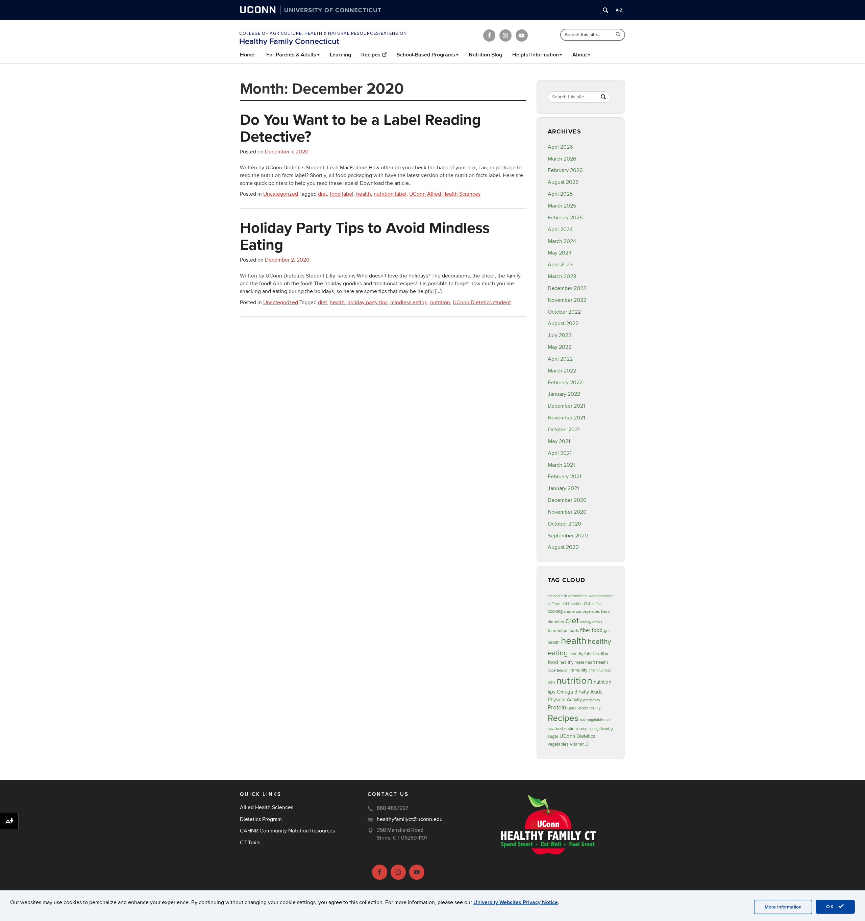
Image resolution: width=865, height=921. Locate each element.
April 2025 (560, 194)
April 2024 (560, 229)
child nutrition (572, 604)
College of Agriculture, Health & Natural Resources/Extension (323, 33)
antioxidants (577, 596)
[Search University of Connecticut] (605, 10)
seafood (555, 728)
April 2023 (560, 264)
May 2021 (559, 441)
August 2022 (563, 323)
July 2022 (559, 335)
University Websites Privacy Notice (515, 902)
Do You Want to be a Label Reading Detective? (360, 127)
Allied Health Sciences (266, 807)
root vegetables (592, 720)
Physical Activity (565, 700)
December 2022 (567, 288)
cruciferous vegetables (582, 611)
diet (322, 194)
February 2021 (564, 476)
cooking (555, 611)
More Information (783, 907)
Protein (557, 707)
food (597, 630)
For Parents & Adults (291, 54)
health (363, 194)
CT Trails (250, 842)
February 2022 (565, 382)
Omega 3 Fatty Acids (579, 692)
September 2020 (568, 535)
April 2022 (560, 359)
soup (583, 729)
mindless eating (408, 302)
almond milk (557, 596)
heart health (596, 662)
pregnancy (591, 700)
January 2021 (563, 488)
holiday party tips (367, 302)
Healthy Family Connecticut (289, 41)
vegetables (558, 744)
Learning (340, 54)
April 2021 (559, 453)
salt (608, 720)
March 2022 (562, 370)
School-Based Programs (426, 54)
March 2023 (562, 276)
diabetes (556, 622)
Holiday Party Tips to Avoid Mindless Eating (365, 236)
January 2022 (564, 394)
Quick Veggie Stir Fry (583, 708)
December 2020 (567, 500)
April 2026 (560, 147)
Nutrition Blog (485, 54)
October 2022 (564, 312)
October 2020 (564, 523)
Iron (551, 682)
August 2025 (563, 182)
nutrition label (390, 194)
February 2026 (565, 170)
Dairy (605, 611)
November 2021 (566, 417)
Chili (587, 604)
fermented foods (563, 630)
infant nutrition (600, 670)
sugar (553, 736)
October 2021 (563, 429)
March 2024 (562, 241)
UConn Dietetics (577, 736)
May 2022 (559, 347)
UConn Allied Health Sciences (444, 194)
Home (247, 54)
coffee (596, 604)
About (579, 54)
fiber (585, 630)
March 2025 (562, 205)
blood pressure (601, 596)
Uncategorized (280, 194)
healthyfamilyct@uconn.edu (410, 819)
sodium (571, 728)
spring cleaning (601, 729)
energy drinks (591, 622)
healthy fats (580, 654)
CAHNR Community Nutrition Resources (287, 830)
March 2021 (561, 465)
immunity (578, 670)
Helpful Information (535, 54)
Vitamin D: (580, 744)
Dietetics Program (261, 819)
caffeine (554, 604)
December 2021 (566, 406)
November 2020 (567, 512)
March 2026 (562, 158)
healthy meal (572, 662)
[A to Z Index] (619, 10)
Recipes (370, 54)
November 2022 (567, 300)
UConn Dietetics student (482, 302)
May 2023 (559, 252)
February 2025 (565, 217)
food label (341, 194)
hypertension (558, 670)
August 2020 (563, 547)
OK (831, 907)
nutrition (440, 302)
